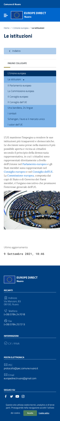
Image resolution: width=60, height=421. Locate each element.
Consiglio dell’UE (43, 171)
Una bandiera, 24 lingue (20, 108)
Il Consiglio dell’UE (17, 102)
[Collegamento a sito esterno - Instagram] (23, 396)
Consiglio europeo (15, 171)
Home (6, 28)
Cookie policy (44, 412)
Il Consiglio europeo (18, 96)
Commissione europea (20, 175)
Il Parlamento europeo (19, 85)
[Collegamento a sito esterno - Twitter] (11, 396)
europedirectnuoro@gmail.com (20, 378)
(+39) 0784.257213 (14, 324)
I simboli (12, 113)
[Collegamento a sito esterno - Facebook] (6, 396)
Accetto (30, 412)
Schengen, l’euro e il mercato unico (26, 119)
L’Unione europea (20, 28)
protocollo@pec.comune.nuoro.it (21, 368)
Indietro (16, 51)
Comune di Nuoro (12, 4)
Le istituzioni (15, 79)
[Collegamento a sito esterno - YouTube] (17, 396)
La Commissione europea (21, 91)
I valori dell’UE (15, 124)
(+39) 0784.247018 (14, 314)
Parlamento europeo (34, 164)
